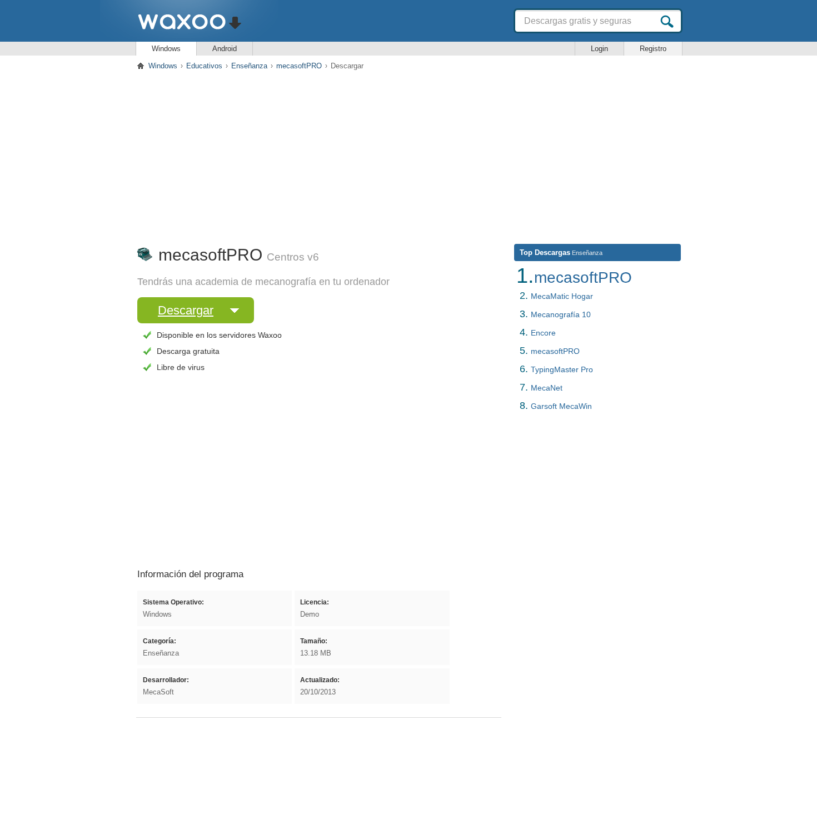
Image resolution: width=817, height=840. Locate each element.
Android (224, 48)
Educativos (204, 66)
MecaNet (546, 387)
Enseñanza (249, 66)
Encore (543, 332)
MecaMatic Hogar (562, 296)
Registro (653, 48)
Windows (166, 48)
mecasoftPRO (299, 66)
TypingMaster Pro (562, 369)
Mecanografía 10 (561, 314)
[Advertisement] (408, 155)
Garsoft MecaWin (561, 406)
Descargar (185, 310)
